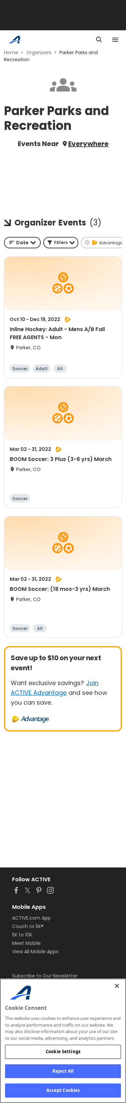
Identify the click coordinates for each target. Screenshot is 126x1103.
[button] (60, 242)
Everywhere (88, 143)
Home (11, 52)
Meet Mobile (26, 943)
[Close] (117, 986)
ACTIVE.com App (31, 918)
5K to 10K (22, 934)
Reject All (63, 1071)
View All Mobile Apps (35, 951)
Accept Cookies (63, 1090)
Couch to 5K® (28, 926)
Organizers (38, 52)
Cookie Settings (63, 1051)
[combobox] (22, 242)
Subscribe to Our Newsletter (45, 975)
